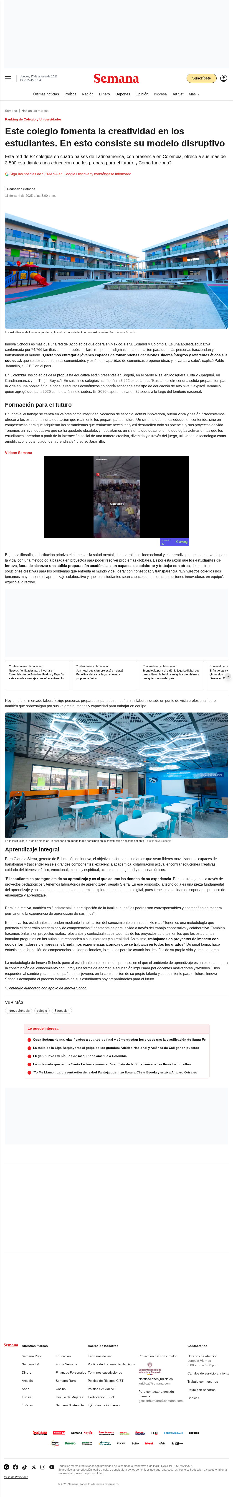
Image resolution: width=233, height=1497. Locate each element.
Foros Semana (66, 1364)
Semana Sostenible (70, 1405)
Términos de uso (100, 1356)
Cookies (193, 1398)
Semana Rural (66, 1380)
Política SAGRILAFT (102, 1389)
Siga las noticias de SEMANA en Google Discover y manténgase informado (70, 174)
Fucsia (26, 1397)
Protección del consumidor (158, 1356)
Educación (61, 1010)
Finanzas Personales (71, 1372)
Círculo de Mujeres (69, 1397)
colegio (42, 1010)
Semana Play (31, 1356)
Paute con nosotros (201, 1390)
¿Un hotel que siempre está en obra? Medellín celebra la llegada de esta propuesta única (99, 674)
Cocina (61, 1389)
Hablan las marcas (35, 110)
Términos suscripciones (105, 1372)
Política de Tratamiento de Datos (111, 1364)
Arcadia (27, 1380)
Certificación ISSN (101, 1397)
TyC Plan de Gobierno (104, 1405)
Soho (25, 1389)
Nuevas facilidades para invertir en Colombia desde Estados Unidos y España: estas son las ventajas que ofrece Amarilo (37, 674)
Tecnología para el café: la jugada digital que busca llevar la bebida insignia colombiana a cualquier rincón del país (171, 674)
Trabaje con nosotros (202, 1381)
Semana (11, 110)
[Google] (6, 1467)
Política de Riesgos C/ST (106, 1380)
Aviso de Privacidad (21, 1477)
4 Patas (27, 1405)
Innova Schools (19, 1010)
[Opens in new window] (15, 1467)
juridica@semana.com (155, 1383)
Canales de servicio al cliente (208, 1373)
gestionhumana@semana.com (161, 1400)
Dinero (26, 1372)
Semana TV (30, 1364)
